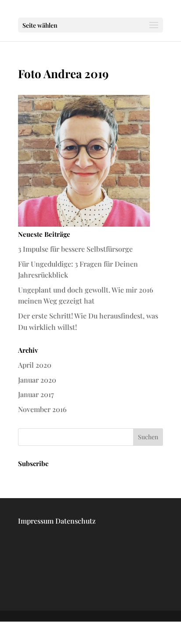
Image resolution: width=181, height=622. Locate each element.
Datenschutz (75, 520)
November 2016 (42, 409)
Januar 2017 (36, 394)
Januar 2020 (37, 379)
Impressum (36, 520)
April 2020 (34, 364)
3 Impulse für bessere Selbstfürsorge (75, 248)
